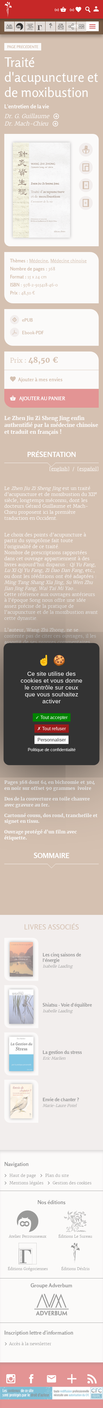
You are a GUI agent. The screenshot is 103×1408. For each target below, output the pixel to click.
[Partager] (71, 27)
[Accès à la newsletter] (61, 27)
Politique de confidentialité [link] (52, 749)
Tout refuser (53, 728)
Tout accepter (53, 717)
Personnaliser (51, 739)
